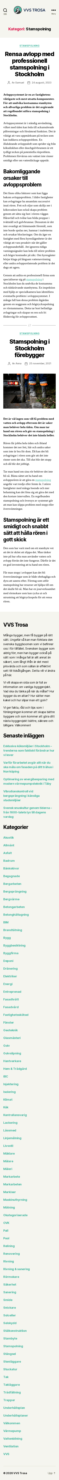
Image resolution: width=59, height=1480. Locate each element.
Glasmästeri (12, 1038)
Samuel (19, 82)
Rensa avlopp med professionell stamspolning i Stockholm (29, 64)
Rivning (8, 1261)
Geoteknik (10, 1030)
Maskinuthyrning (15, 1199)
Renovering (11, 1253)
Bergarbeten (12, 884)
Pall (5, 1230)
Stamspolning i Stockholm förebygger (29, 348)
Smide (7, 1300)
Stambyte (10, 1338)
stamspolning (34, 279)
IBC (5, 1076)
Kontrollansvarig (15, 1115)
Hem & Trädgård (15, 1068)
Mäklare (9, 1153)
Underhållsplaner (15, 1415)
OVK (6, 1223)
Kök (5, 1107)
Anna (18, 363)
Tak (6, 1377)
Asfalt (7, 853)
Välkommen (11, 1423)
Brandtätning (12, 930)
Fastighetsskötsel (15, 1015)
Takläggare (11, 1384)
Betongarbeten (14, 907)
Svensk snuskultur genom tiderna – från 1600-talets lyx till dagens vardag (27, 812)
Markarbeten (12, 1184)
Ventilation (11, 1446)
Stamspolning (29, 45)
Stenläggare (12, 1361)
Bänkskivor (11, 868)
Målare (8, 1161)
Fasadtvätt (11, 999)
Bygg (7, 937)
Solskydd (10, 1323)
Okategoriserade (15, 1215)
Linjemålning (12, 1138)
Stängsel (9, 1354)
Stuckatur (10, 1369)
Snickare (9, 1307)
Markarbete (11, 1176)
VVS (6, 1454)
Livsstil (8, 1146)
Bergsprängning (15, 891)
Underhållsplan (14, 1408)
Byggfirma (11, 953)
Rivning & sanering (16, 1269)
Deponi (8, 961)
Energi (7, 984)
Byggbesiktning (14, 945)
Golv (6, 1045)
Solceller (9, 1315)
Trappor (9, 1400)
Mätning (9, 1207)
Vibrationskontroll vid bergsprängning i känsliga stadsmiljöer (21, 796)
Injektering (11, 1084)
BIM (6, 922)
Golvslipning (12, 1053)
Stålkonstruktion (15, 1330)
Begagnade (11, 876)
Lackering (10, 1122)
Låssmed (9, 1130)
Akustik (8, 837)
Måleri (7, 1169)
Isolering (9, 1092)
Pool (6, 1238)
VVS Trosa (20, 1473)
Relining (9, 1246)
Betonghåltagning (16, 914)
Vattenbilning (12, 1438)
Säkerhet (9, 1284)
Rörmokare (11, 1277)
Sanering (9, 1292)
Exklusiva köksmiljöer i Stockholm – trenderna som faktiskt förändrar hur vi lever (28, 750)
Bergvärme (11, 899)
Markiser (9, 1192)
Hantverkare (12, 1061)
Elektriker (10, 976)
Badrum (9, 860)
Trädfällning (12, 1392)
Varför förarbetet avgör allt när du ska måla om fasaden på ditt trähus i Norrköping (28, 767)
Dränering (10, 968)
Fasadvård (11, 1007)
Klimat (7, 1099)
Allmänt (8, 845)
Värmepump (12, 1431)
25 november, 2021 (40, 363)
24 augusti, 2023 (41, 82)
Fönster (8, 1022)
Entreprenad (12, 991)
